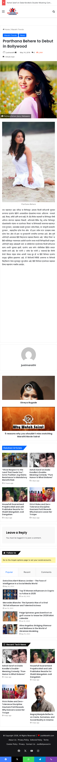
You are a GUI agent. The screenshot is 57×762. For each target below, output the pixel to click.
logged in (21, 538)
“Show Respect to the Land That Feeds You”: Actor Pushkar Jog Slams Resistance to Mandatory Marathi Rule (14, 474)
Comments (46, 572)
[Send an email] (15, 52)
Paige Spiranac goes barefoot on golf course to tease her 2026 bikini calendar (36, 615)
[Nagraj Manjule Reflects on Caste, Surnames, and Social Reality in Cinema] (42, 698)
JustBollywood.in (44, 744)
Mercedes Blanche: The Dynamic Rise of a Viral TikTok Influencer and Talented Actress (25, 604)
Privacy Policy (23, 740)
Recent (27, 572)
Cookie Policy (11, 744)
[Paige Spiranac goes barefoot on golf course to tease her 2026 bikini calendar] (10, 616)
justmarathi (10, 52)
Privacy (22, 744)
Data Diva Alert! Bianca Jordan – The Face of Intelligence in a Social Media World (24, 582)
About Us (12, 740)
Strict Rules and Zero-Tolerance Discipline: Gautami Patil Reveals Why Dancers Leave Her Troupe (41, 509)
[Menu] (3, 12)
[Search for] (53, 12)
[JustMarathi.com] (13, 11)
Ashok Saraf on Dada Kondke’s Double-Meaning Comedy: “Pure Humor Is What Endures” (41, 473)
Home (7, 29)
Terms (46, 740)
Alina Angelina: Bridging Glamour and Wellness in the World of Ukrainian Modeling (35, 628)
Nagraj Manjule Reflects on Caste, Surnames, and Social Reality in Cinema (42, 717)
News (22, 35)
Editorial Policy (36, 740)
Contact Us (30, 744)
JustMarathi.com (47, 735)
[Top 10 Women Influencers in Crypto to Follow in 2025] (10, 594)
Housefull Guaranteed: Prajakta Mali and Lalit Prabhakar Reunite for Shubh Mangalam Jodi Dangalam (13, 509)
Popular (9, 572)
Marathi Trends (17, 29)
